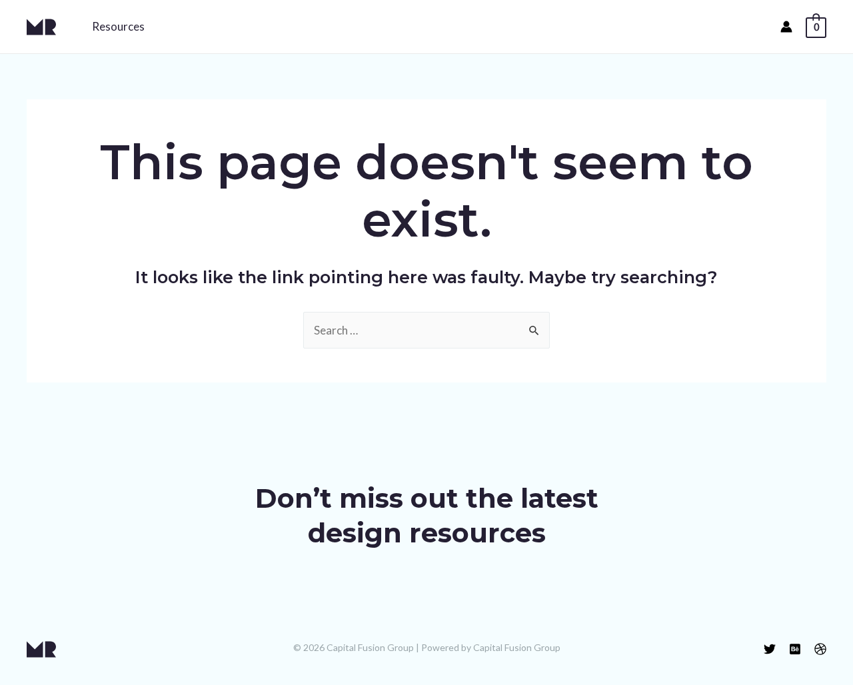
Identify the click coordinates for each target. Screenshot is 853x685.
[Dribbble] (820, 649)
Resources (118, 26)
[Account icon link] (786, 27)
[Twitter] (770, 649)
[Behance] (795, 649)
